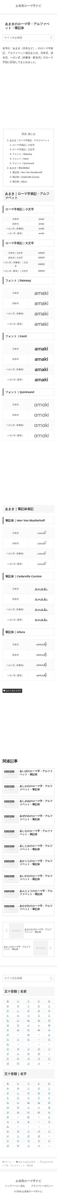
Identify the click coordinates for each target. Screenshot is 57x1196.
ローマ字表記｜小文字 (23, 145)
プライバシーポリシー (42, 1186)
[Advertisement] (28, 96)
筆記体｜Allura (19, 181)
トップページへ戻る (15, 1186)
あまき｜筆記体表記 (20, 168)
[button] (51, 37)
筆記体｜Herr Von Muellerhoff (27, 172)
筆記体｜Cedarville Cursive (25, 177)
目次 (24, 134)
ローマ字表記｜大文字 (23, 149)
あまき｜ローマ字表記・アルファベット (30, 140)
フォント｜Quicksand (23, 163)
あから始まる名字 (13, 690)
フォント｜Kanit (20, 158)
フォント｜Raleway (22, 154)
